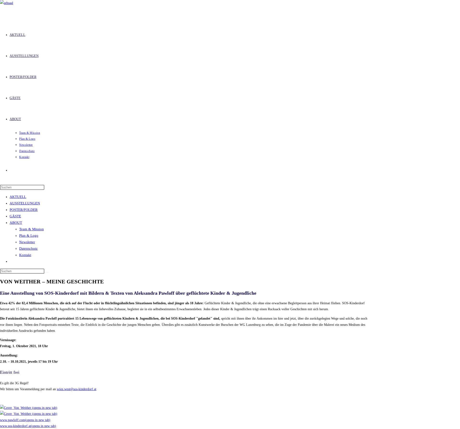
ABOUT (16, 223)
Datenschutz (28, 248)
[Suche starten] (47, 272)
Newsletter (27, 242)
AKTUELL (18, 197)
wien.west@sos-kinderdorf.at (76, 389)
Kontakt (25, 255)
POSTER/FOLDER (24, 210)
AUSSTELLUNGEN (25, 203)
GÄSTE (15, 216)
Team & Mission (31, 229)
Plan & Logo (28, 235)
